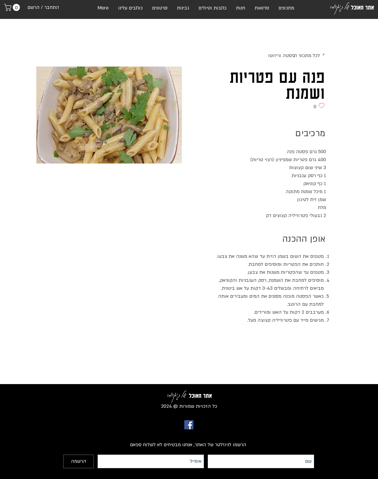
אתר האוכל (362, 7)
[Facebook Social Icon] (188, 424)
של (346, 6)
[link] (13, 7)
